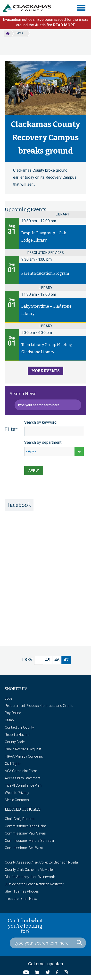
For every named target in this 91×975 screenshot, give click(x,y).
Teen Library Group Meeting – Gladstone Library (48, 348)
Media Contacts (17, 800)
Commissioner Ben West (24, 848)
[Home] (29, 8)
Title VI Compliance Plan (23, 785)
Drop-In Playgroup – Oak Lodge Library (43, 237)
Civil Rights (13, 764)
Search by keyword (40, 422)
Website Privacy (17, 793)
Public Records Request (23, 749)
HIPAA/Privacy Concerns (24, 756)
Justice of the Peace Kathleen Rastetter (34, 884)
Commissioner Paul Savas (25, 833)
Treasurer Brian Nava (21, 899)
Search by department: (43, 442)
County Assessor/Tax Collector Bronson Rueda (41, 862)
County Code (15, 742)
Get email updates (45, 963)
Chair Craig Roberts (19, 819)
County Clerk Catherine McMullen (30, 870)
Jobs (9, 698)
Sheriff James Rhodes (22, 891)
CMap (9, 720)
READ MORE (64, 25)
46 (58, 660)
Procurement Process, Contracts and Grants (39, 706)
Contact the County (19, 727)
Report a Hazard (17, 735)
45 (48, 660)
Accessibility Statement (22, 778)
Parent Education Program (45, 273)
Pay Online (13, 713)
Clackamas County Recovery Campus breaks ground (45, 137)
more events (45, 371)
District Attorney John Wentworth (30, 877)
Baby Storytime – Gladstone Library (46, 310)
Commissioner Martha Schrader (29, 840)
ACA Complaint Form (21, 771)
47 (67, 661)
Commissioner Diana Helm (25, 826)
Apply (33, 471)
